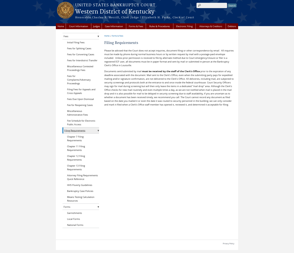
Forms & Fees (136, 26)
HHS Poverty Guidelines (79, 185)
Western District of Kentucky (114, 11)
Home (61, 26)
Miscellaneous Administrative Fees (77, 112)
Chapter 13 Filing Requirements (76, 167)
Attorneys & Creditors (210, 26)
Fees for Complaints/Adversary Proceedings (79, 79)
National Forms (75, 224)
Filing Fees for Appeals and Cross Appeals (81, 91)
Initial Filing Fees (76, 42)
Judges (96, 26)
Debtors (232, 26)
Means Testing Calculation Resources (80, 198)
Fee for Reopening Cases (80, 105)
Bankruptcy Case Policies (80, 191)
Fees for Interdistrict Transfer (82, 60)
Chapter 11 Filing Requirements (76, 148)
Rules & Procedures (159, 26)
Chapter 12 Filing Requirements (76, 157)
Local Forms (73, 218)
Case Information (114, 26)
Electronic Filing (184, 26)
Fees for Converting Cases (80, 54)
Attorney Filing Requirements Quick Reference (82, 177)
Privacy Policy (228, 243)
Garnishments (74, 212)
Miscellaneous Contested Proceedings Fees (80, 68)
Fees (66, 36)
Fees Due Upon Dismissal (80, 99)
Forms (67, 206)
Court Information (78, 26)
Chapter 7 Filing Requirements (75, 138)
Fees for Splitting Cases (79, 48)
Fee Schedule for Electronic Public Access (81, 122)
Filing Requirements (74, 130)
